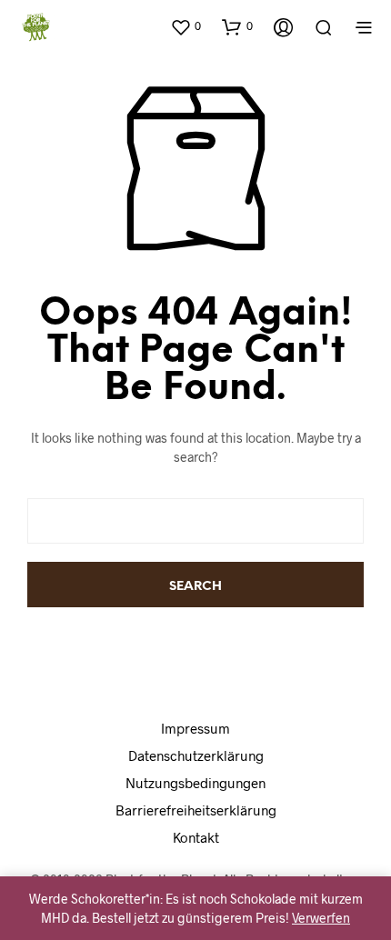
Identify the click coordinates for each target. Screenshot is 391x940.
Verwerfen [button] (321, 917)
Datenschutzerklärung (196, 755)
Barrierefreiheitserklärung (195, 810)
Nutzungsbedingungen (195, 783)
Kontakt (196, 837)
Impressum (195, 728)
